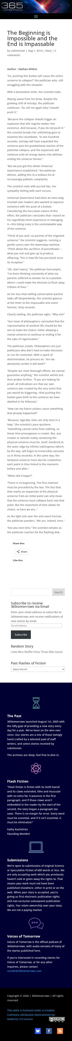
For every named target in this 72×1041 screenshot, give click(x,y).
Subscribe (21, 634)
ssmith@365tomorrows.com (24, 971)
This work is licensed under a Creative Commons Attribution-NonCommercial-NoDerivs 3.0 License (31, 1014)
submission (18, 50)
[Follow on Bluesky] (38, 1031)
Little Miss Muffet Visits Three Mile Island (36, 652)
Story (48, 50)
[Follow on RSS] (60, 1031)
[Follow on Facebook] (49, 1031)
